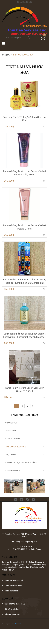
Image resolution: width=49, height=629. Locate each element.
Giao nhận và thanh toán (15, 604)
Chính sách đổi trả (12, 591)
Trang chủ (6, 55)
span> (44, 397)
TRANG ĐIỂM (10, 431)
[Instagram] (21, 499)
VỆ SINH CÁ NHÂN (13, 439)
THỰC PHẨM (10, 455)
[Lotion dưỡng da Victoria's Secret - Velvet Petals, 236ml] (24, 204)
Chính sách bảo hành (13, 585)
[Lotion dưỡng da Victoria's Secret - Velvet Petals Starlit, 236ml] (24, 150)
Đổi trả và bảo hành (13, 609)
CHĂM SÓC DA (11, 423)
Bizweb (18, 624)
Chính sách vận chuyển (14, 580)
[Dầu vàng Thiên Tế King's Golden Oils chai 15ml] (24, 96)
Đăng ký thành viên (12, 614)
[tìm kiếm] (29, 37)
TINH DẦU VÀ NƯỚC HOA (15, 447)
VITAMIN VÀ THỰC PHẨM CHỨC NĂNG (21, 463)
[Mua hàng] (44, 126)
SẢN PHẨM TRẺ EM (13, 471)
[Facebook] (15, 499)
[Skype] (27, 499)
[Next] (32, 406)
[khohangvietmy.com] (24, 8)
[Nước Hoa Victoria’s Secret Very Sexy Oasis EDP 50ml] (24, 367)
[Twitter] (33, 499)
